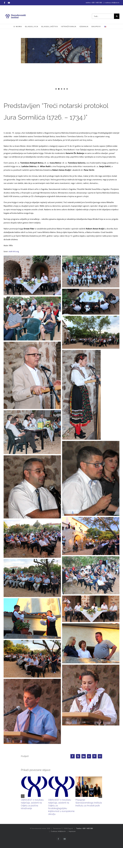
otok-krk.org (14, 251)
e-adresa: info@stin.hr (112, 3)
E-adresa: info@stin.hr (58, 831)
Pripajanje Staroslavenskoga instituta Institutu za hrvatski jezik (88, 803)
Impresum (72, 831)
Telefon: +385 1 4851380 (84, 828)
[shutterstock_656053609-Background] (61, 65)
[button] (23, 796)
